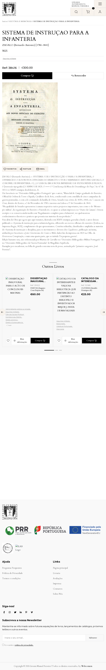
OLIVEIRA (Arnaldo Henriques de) (89, 289)
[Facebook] (4, 612)
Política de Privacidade (12, 573)
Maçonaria (60, 329)
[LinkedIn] (21, 612)
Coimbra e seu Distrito (14, 317)
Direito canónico (12, 320)
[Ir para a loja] (76, 12)
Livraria (56, 573)
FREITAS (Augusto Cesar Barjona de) (37, 289)
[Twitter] (15, 612)
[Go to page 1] (49, 350)
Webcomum (86, 666)
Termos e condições (11, 578)
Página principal (60, 568)
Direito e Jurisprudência (14, 322)
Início (4, 21)
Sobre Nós (58, 594)
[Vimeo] (32, 612)
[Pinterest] (26, 612)
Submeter (93, 637)
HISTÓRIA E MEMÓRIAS (20, 21)
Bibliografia (60, 324)
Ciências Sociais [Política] (15, 314)
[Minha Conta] (100, 12)
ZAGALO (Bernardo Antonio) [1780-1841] (25, 45)
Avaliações (58, 578)
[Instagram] (10, 612)
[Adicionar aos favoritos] (8, 340)
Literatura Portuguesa (64, 326)
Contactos (57, 588)
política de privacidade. (24, 645)
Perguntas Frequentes (12, 568)
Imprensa (57, 583)
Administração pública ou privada (18, 309)
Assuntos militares (9, 59)
